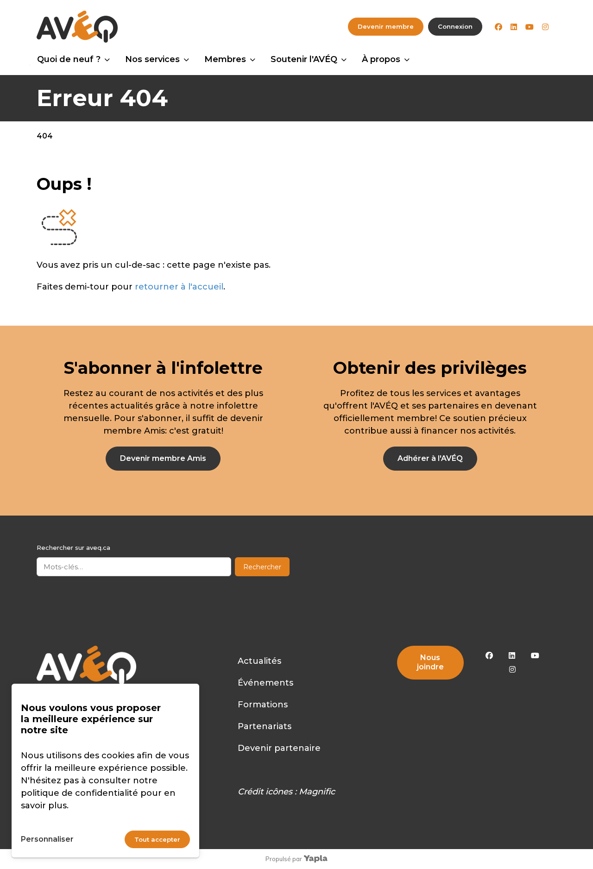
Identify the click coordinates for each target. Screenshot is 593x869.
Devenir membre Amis (163, 458)
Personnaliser (47, 839)
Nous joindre (430, 662)
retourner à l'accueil (179, 287)
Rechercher (262, 567)
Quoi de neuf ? (69, 59)
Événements (265, 683)
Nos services (152, 59)
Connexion (455, 26)
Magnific (317, 792)
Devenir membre (386, 26)
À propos (381, 59)
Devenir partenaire (279, 748)
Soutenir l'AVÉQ (304, 59)
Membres (225, 59)
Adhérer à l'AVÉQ (430, 458)
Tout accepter (157, 839)
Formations (263, 704)
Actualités (259, 661)
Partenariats (264, 726)
